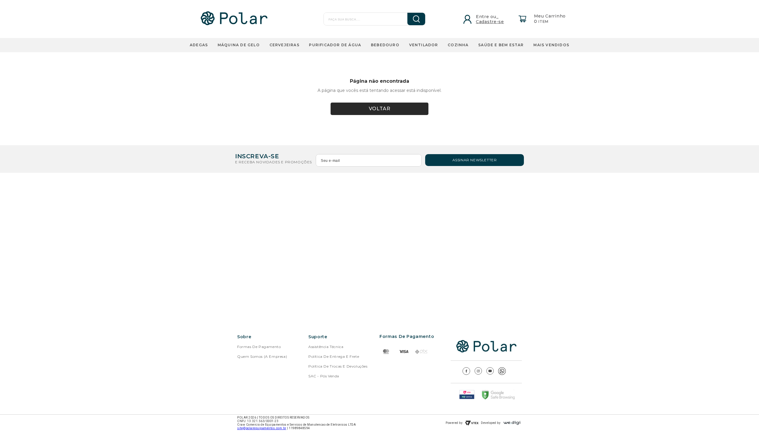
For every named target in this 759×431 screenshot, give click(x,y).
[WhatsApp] (502, 373)
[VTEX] (472, 423)
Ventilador (423, 45)
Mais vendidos (551, 45)
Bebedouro (385, 45)
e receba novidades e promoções (273, 162)
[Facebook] (466, 373)
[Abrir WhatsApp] (744, 416)
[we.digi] (512, 423)
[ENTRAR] (481, 19)
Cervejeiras (284, 45)
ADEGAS (199, 45)
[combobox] (362, 18)
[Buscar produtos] (412, 19)
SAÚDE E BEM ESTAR (501, 45)
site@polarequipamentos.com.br (261, 428)
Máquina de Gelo (239, 45)
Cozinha (458, 45)
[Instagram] (478, 373)
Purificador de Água (335, 45)
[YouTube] (490, 373)
